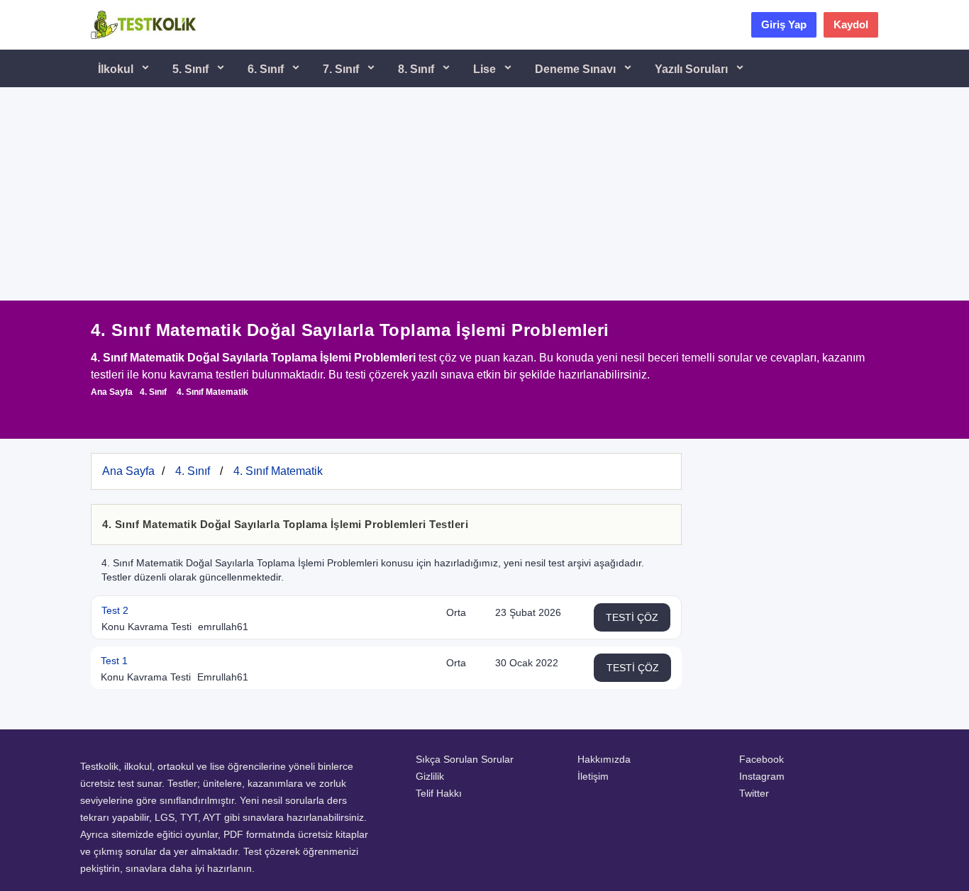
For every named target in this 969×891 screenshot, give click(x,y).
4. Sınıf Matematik (212, 392)
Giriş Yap (784, 24)
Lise (486, 69)
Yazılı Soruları (693, 69)
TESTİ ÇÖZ (632, 617)
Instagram (762, 776)
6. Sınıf (267, 69)
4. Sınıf (153, 392)
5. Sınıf (191, 69)
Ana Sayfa (112, 392)
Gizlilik (430, 776)
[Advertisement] (484, 194)
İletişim (593, 776)
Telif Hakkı (439, 793)
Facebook (761, 759)
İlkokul (117, 69)
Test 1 (114, 660)
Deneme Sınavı (577, 69)
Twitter (754, 793)
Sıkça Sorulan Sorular (465, 759)
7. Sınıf (342, 69)
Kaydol (851, 24)
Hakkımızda (604, 759)
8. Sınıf (417, 69)
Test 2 (114, 610)
